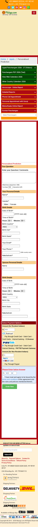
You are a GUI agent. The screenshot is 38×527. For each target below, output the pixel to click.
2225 (25, 466)
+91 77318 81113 (22, 4)
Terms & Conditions (8, 460)
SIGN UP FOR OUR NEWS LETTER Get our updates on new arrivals (17, 444)
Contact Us (26, 458)
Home (3, 59)
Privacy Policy (6, 463)
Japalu (12, 59)
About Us (5, 458)
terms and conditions (10, 379)
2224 (21, 466)
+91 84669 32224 (16, 1)
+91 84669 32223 (13, 466)
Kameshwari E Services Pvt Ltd (19, 523)
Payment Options (15, 458)
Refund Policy (21, 460)
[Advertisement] (19, 36)
